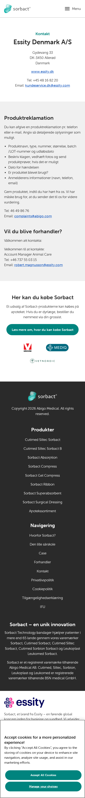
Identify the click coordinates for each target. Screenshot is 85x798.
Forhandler (42, 562)
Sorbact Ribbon (42, 484)
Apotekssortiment (42, 511)
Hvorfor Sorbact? (42, 535)
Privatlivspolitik (42, 580)
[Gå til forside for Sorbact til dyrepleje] (17, 8)
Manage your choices (43, 786)
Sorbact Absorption (42, 457)
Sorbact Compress (42, 466)
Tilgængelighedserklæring (42, 598)
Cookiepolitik (42, 589)
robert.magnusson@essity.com (38, 265)
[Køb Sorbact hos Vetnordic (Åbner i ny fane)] (42, 361)
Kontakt (42, 571)
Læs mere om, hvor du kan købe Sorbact (42, 330)
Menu (76, 9)
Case (42, 553)
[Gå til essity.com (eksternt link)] (31, 703)
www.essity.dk (42, 71)
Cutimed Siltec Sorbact (42, 440)
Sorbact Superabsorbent (42, 493)
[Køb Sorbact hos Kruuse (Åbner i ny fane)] (27, 347)
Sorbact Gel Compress (42, 475)
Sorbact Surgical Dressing (42, 502)
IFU (51, 607)
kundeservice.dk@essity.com (47, 85)
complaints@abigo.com (33, 216)
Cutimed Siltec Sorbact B (43, 449)
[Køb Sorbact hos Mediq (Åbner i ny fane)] (57, 347)
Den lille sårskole (42, 544)
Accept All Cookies (43, 775)
